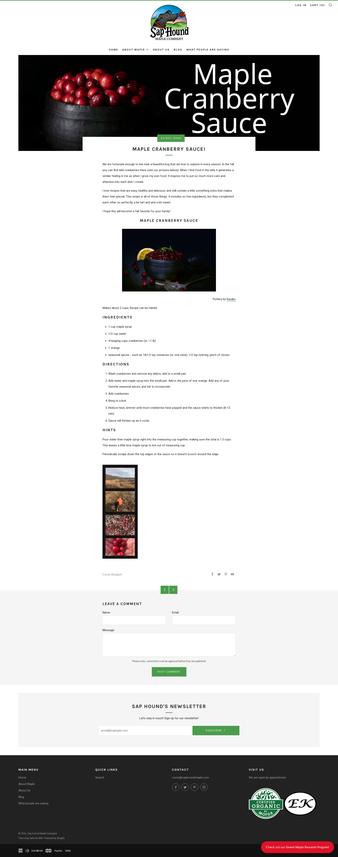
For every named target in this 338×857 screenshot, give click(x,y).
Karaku (231, 299)
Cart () (317, 5)
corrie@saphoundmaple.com (190, 777)
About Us (161, 49)
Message (108, 630)
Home (113, 49)
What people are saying (207, 49)
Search (99, 777)
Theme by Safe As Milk (30, 838)
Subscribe (214, 730)
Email (175, 612)
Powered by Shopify (54, 838)
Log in (301, 5)
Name (106, 612)
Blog (178, 49)
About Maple (133, 49)
